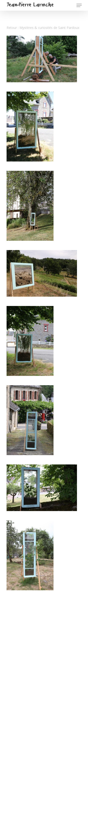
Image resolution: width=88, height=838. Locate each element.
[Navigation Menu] (79, 5)
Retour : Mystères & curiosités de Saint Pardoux (43, 27)
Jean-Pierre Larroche (30, 5)
